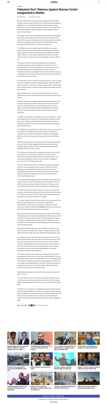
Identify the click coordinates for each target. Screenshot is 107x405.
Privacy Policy (60, 396)
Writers (53, 396)
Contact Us (46, 396)
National (19, 6)
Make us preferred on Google (42, 305)
